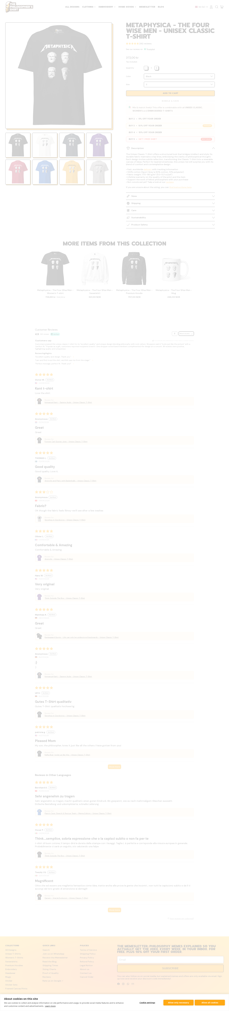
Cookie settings (147, 1002)
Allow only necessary (178, 1002)
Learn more (50, 1006)
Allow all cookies (210, 1002)
